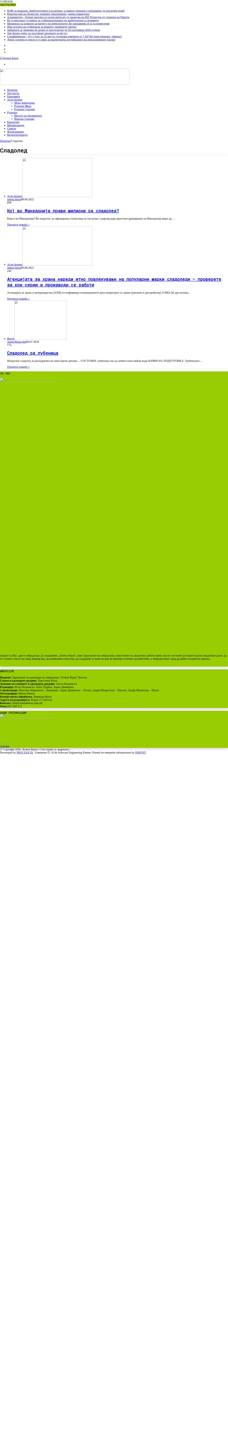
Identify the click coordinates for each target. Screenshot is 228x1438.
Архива (4, 746)
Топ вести (13, 93)
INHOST (140, 752)
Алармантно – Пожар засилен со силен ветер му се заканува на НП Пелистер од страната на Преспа (68, 17)
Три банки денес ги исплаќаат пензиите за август (37, 33)
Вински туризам (24, 118)
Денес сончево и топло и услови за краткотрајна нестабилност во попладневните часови (61, 39)
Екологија (13, 122)
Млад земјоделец (24, 102)
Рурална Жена (22, 106)
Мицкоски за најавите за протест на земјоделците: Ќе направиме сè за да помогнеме (58, 23)
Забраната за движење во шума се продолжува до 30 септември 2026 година (53, 30)
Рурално (12, 112)
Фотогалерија (15, 131)
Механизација (15, 125)
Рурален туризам (24, 109)
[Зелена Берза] (9, 58)
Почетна (12, 90)
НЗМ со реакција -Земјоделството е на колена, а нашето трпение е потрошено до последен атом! (66, 10)
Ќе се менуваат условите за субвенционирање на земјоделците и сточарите (53, 20)
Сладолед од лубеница (32, 353)
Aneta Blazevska (16, 341)
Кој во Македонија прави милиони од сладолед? (63, 210)
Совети (11, 128)
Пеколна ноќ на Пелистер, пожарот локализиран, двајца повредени (48, 13)
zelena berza (14, 199)
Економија (13, 96)
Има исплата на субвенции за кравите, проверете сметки (41, 26)
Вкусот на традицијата (28, 115)
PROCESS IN (25, 752)
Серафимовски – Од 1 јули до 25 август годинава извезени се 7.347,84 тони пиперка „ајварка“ (64, 36)
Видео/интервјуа (17, 134)
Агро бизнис (15, 99)
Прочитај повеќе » (18, 224)
